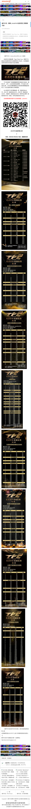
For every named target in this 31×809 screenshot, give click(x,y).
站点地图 (21, 798)
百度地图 (25, 798)
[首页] (29, 799)
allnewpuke (15, 764)
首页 (3, 3)
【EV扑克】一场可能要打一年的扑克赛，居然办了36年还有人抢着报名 (8, 787)
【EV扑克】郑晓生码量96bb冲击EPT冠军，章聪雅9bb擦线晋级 (7, 777)
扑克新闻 (7, 3)
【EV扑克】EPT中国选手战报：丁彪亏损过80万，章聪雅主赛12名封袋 (22, 787)
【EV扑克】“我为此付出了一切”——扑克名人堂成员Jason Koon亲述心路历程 (22, 777)
